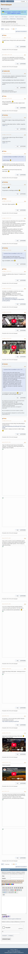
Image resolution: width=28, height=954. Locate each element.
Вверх (2, 864)
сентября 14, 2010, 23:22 (6, 153)
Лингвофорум (6, 5)
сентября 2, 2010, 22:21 (6, 37)
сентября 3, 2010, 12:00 (7, 54)
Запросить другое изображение (14, 918)
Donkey (5, 115)
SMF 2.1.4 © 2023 (11, 951)
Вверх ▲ (16, 949)
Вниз (2, 29)
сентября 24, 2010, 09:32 (6, 288)
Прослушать (4, 918)
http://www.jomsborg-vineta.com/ (9, 298)
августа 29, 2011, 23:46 (6, 538)
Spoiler (3, 125)
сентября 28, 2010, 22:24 (6, 420)
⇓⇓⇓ (6, 125)
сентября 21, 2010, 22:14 (6, 271)
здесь (22, 12)
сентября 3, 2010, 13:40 (6, 73)
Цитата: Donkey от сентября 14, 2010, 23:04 (13, 156)
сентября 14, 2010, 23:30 (6, 201)
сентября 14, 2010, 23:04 (6, 134)
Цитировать (23, 46)
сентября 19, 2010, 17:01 (6, 218)
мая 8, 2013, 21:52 (5, 715)
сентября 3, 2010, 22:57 (7, 98)
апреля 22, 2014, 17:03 (6, 762)
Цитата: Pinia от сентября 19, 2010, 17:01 (13, 253)
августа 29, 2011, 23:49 (6, 603)
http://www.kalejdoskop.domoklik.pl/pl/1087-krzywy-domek (14, 427)
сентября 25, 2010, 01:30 (6, 312)
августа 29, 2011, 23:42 (6, 442)
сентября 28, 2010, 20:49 (6, 366)
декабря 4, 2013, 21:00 (6, 732)
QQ (17, 46)
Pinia (4, 35)
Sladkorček (6, 71)
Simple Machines (17, 951)
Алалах (5, 364)
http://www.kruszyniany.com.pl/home (10, 721)
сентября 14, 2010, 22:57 (6, 117)
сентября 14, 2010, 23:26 (6, 184)
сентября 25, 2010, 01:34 (6, 338)
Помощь (12, 949)
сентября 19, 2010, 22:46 (6, 250)
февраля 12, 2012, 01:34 (6, 668)
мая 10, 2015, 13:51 (5, 791)
